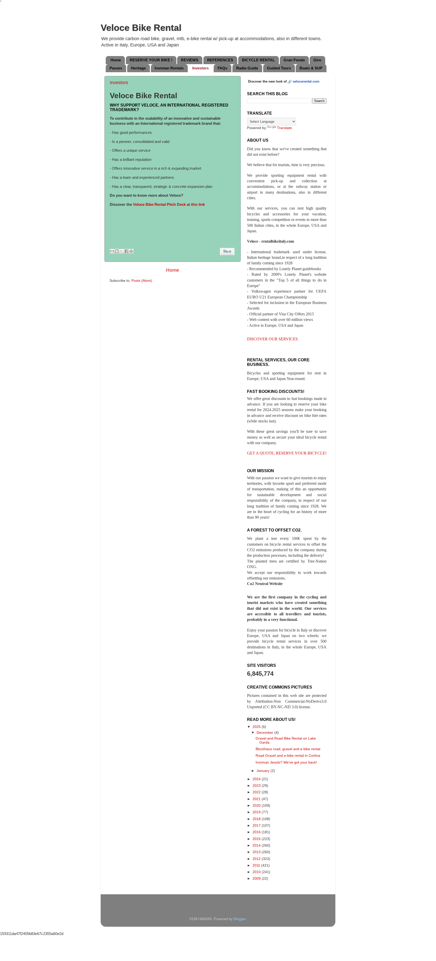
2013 (257, 852)
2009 (257, 878)
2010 (257, 872)
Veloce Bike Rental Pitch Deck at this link (169, 205)
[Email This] (112, 251)
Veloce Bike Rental (141, 27)
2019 (257, 812)
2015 (257, 839)
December (265, 733)
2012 (257, 859)
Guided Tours (279, 68)
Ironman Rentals (169, 68)
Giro (317, 60)
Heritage (138, 68)
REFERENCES (220, 60)
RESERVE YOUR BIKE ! (151, 60)
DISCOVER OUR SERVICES (272, 339)
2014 (257, 845)
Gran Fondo (294, 60)
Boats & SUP (310, 68)
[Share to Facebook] (126, 251)
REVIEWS (189, 60)
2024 (257, 779)
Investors (200, 68)
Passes (116, 68)
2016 (257, 832)
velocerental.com (306, 81)
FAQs (222, 68)
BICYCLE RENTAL (258, 60)
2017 (257, 825)
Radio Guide (247, 68)
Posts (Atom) (141, 281)
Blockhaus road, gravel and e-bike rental (288, 749)
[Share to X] (121, 251)
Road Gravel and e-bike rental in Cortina (288, 755)
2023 (257, 786)
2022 (257, 792)
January (263, 771)
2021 (257, 799)
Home (116, 60)
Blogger (240, 919)
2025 (257, 727)
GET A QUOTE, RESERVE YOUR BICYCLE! (286, 453)
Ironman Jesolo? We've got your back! (286, 762)
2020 (257, 805)
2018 (257, 819)
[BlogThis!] (116, 251)
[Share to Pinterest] (131, 251)
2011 (257, 865)
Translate (284, 128)
